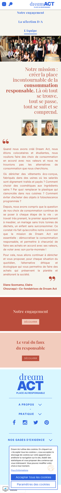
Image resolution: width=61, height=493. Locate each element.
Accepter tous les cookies (33, 477)
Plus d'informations (19, 470)
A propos (27, 404)
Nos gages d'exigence (27, 439)
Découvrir (30, 321)
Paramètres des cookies (33, 484)
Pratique (27, 414)
